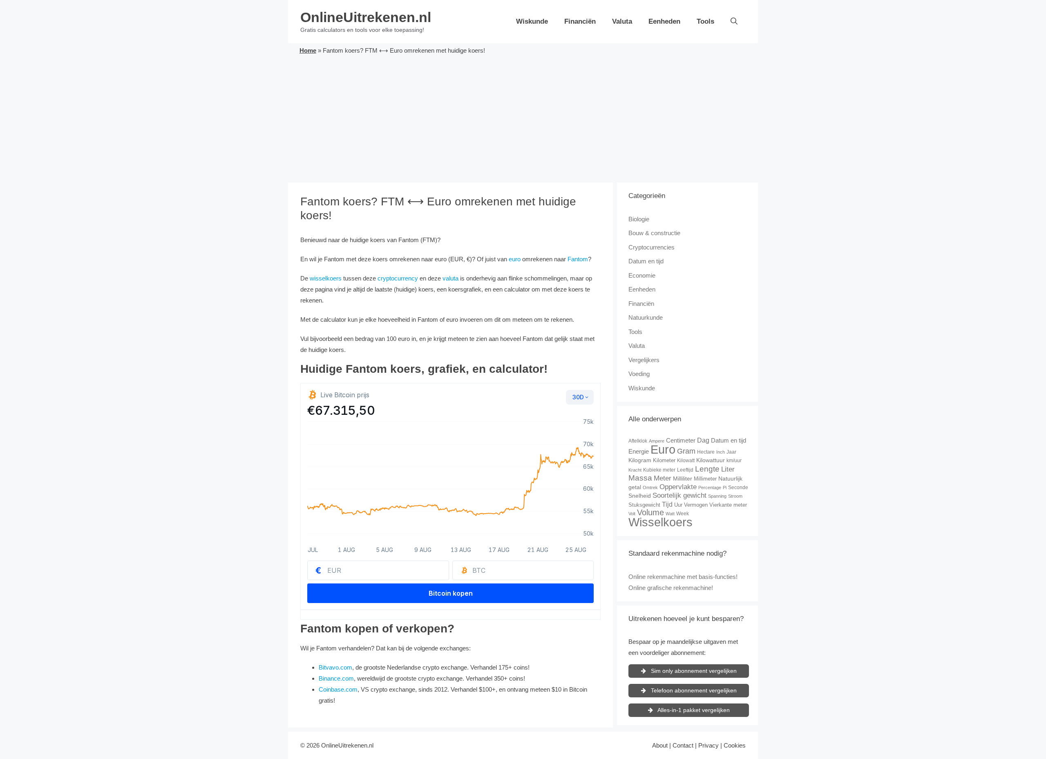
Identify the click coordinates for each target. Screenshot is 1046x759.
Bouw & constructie (654, 232)
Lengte (707, 469)
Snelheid (639, 495)
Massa (640, 478)
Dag (703, 440)
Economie (641, 275)
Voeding (639, 373)
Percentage (709, 487)
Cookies (735, 745)
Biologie (638, 219)
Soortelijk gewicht (679, 495)
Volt (631, 513)
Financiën (580, 21)
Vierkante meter (728, 505)
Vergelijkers (643, 359)
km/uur (734, 460)
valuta (450, 278)
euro (515, 259)
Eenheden (664, 21)
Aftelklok (637, 440)
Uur (678, 505)
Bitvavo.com (335, 667)
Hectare (706, 452)
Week (682, 513)
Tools (705, 21)
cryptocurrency (398, 278)
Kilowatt (686, 460)
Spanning (717, 496)
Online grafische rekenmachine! (670, 587)
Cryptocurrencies (651, 247)
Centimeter (680, 440)
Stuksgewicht (644, 505)
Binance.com (336, 678)
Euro (662, 449)
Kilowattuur (710, 460)
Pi (724, 487)
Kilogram (639, 460)
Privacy (708, 745)
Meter (662, 478)
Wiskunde (532, 21)
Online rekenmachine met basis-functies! (683, 576)
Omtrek (650, 487)
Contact (683, 745)
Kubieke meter (659, 470)
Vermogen (696, 505)
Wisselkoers (660, 522)
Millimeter (705, 479)
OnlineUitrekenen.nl (365, 17)
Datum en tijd (646, 261)
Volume (650, 512)
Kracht (634, 469)
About (660, 745)
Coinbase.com (338, 689)
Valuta (622, 21)
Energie (638, 451)
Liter (728, 469)
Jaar (731, 452)
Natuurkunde (645, 317)
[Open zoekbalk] (734, 21)
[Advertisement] (523, 117)
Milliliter (682, 478)
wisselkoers (326, 278)
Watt (670, 513)
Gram (686, 451)
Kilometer (664, 460)
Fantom (578, 259)
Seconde (738, 487)
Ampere (656, 440)
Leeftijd (685, 470)
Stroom (735, 496)
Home (307, 50)
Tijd (667, 504)
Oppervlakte (678, 487)
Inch (720, 452)
